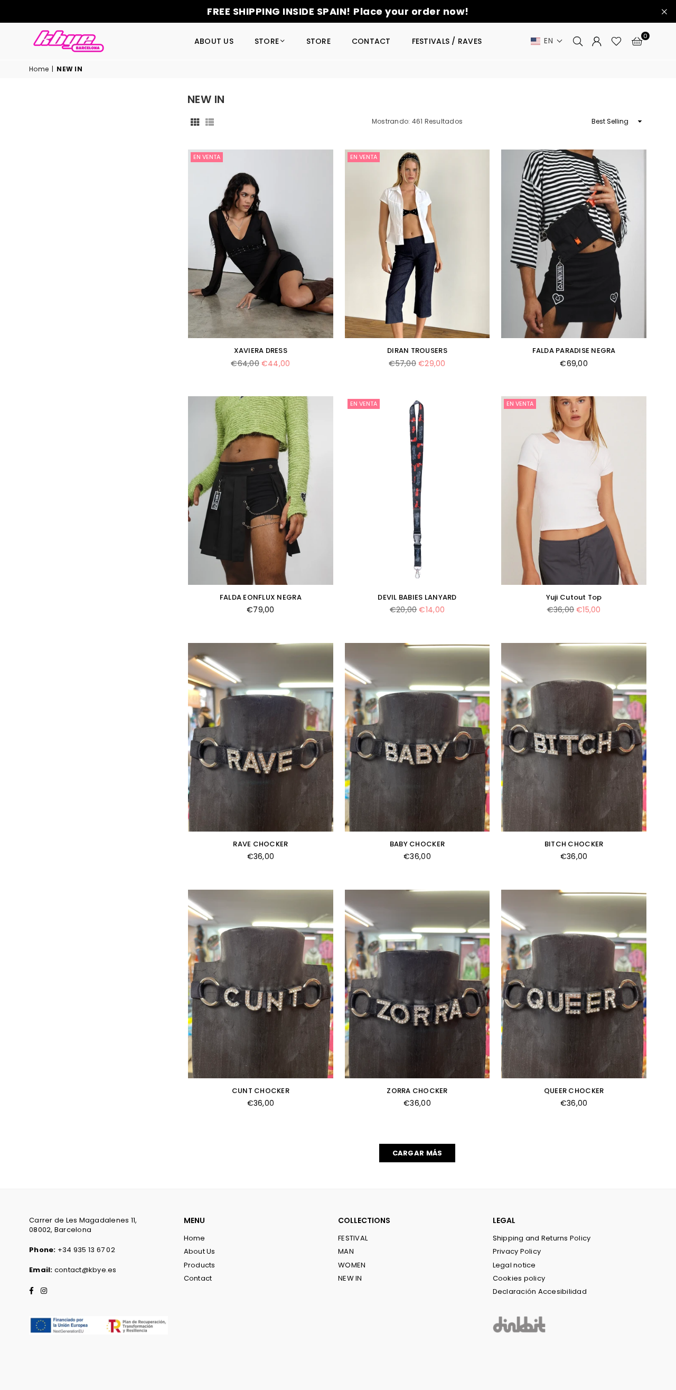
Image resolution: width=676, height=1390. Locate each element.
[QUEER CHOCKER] (573, 984)
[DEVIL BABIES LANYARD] (417, 490)
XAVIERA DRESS (260, 351)
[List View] (209, 121)
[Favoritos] (616, 41)
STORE (267, 41)
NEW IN (350, 1278)
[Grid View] (194, 121)
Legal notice (514, 1265)
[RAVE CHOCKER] (260, 737)
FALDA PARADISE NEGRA (574, 351)
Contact (198, 1278)
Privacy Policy (517, 1251)
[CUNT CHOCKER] (260, 984)
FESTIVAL (353, 1238)
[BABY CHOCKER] (417, 737)
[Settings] (596, 41)
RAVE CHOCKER (260, 844)
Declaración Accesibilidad (540, 1291)
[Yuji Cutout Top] (573, 490)
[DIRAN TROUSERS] (417, 244)
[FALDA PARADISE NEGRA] (573, 244)
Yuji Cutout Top (574, 597)
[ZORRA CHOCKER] (417, 984)
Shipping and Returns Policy (542, 1238)
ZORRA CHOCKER (417, 1091)
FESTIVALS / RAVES (447, 41)
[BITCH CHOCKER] (573, 737)
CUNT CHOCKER (260, 1091)
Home (39, 69)
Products (199, 1265)
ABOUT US (213, 41)
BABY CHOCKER (417, 844)
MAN (346, 1251)
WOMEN (351, 1265)
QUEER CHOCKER (574, 1091)
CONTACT (371, 41)
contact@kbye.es (85, 1270)
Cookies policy (519, 1278)
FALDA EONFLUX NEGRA (261, 597)
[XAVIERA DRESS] (260, 244)
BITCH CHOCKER (573, 844)
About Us (199, 1251)
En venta (206, 157)
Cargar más (417, 1153)
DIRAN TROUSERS (417, 351)
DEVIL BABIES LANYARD (417, 597)
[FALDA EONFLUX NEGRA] (260, 490)
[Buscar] (577, 41)
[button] (546, 41)
